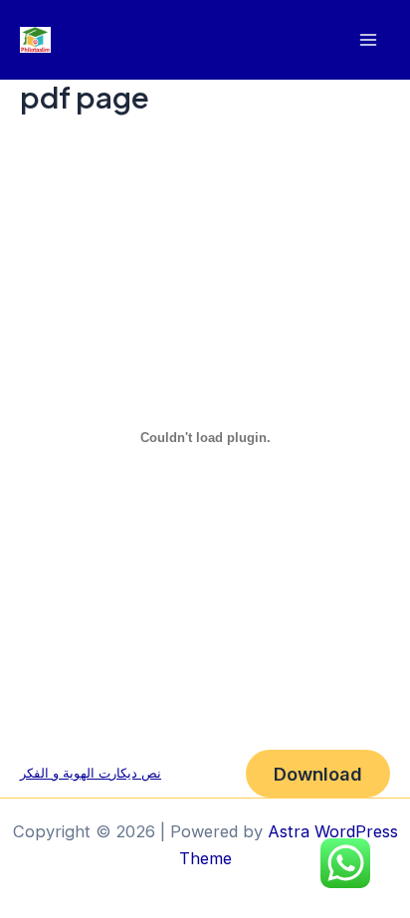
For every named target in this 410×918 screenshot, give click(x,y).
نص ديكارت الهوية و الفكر (90, 773)
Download (318, 774)
